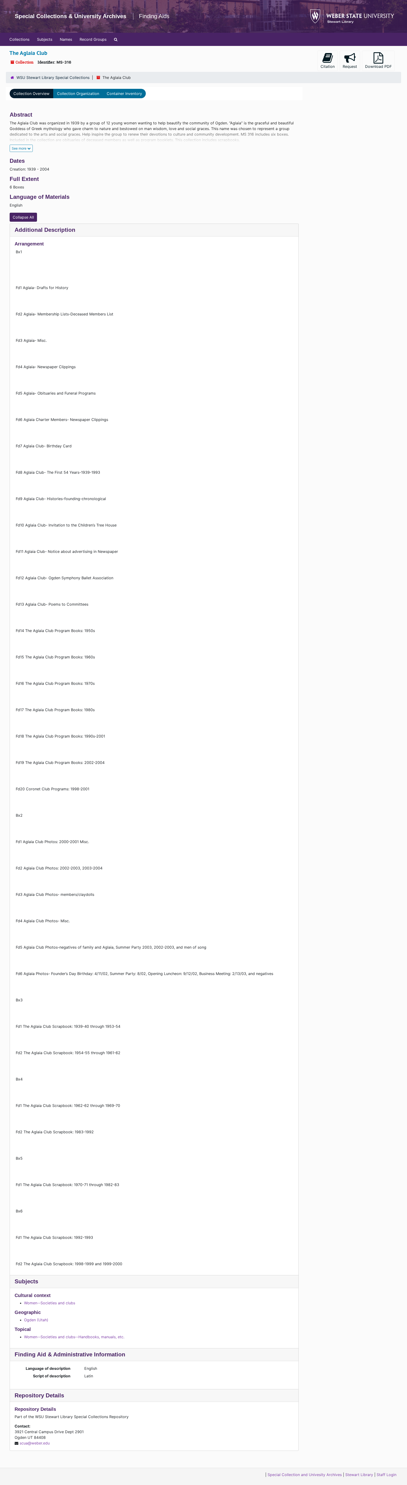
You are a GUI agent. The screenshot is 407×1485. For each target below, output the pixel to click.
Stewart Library (359, 1474)
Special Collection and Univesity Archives (305, 1474)
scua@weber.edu (35, 1443)
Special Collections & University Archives (70, 16)
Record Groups (93, 39)
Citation (328, 66)
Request (350, 66)
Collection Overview (31, 93)
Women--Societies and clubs (49, 1303)
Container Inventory (124, 93)
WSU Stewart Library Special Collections (53, 77)
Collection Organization (78, 93)
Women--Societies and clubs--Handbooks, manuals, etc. (74, 1336)
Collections (19, 39)
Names (66, 39)
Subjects (44, 39)
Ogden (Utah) (36, 1320)
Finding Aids (154, 16)
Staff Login (386, 1474)
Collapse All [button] (23, 217)
